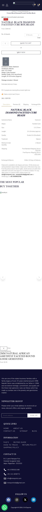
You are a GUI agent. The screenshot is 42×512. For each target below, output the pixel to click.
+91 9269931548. (16, 176)
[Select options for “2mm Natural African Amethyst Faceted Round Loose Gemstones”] (3, 348)
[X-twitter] (25, 499)
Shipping (26, 104)
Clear (38, 38)
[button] (3, 5)
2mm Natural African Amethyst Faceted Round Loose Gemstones (17, 356)
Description (6, 104)
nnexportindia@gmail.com (24, 174)
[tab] (7, 104)
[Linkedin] (33, 499)
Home (14, 11)
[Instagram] (16, 499)
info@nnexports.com (8, 174)
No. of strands (6, 34)
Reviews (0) (16, 104)
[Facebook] (8, 499)
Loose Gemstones (23, 11)
